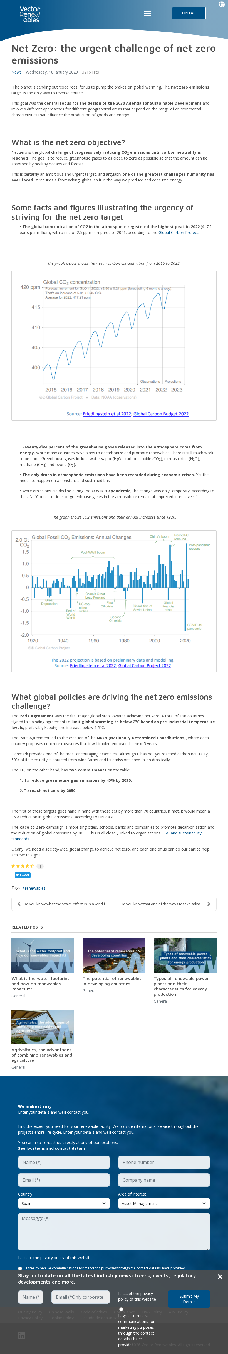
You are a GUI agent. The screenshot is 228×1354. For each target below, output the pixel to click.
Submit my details (189, 1299)
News (16, 72)
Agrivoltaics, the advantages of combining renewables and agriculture (41, 1055)
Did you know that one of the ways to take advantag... (165, 903)
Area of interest (132, 1194)
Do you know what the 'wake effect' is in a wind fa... (67, 903)
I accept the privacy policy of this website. (55, 1257)
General (18, 996)
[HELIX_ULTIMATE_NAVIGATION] (147, 13)
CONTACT (189, 13)
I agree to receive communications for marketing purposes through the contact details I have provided (104, 1268)
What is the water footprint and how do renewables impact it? (40, 983)
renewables (35, 888)
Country (25, 1194)
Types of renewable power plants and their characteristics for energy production (181, 986)
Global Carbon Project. (178, 232)
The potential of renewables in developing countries (112, 981)
